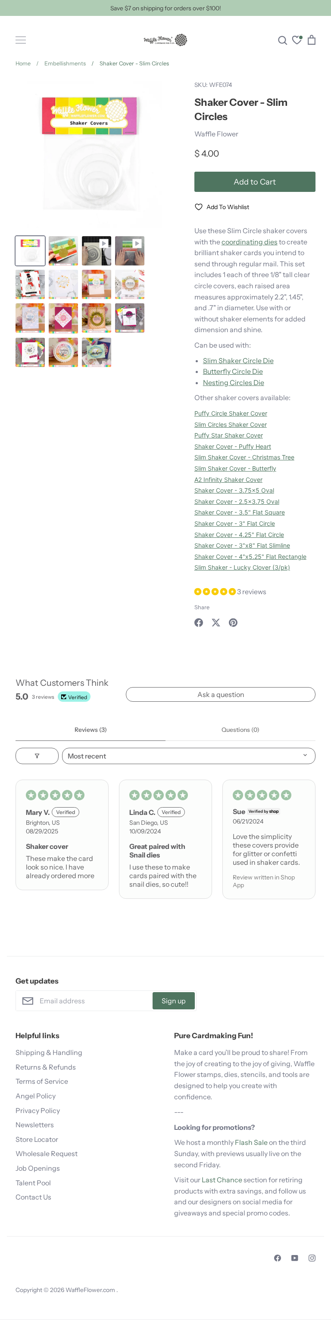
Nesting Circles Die (233, 382)
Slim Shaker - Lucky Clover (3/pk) (242, 567)
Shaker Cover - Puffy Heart (232, 446)
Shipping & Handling (49, 1052)
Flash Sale (251, 1142)
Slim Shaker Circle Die (238, 360)
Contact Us (33, 1197)
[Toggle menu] (20, 40)
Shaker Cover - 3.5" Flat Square (239, 512)
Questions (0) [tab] (240, 730)
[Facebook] (277, 1258)
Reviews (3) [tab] (91, 730)
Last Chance (222, 1179)
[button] (215, 591)
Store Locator (37, 1139)
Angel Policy (36, 1096)
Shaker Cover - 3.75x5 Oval (234, 490)
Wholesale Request (47, 1153)
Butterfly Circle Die (233, 371)
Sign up (174, 1000)
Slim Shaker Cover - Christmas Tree (244, 457)
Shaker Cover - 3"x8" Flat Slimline (242, 545)
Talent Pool (33, 1182)
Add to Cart (255, 182)
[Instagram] (312, 1258)
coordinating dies (250, 241)
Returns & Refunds (46, 1067)
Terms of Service (42, 1081)
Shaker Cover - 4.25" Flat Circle (239, 534)
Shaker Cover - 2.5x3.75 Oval (236, 501)
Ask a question (220, 694)
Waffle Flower (216, 134)
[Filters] (37, 756)
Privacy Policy (38, 1110)
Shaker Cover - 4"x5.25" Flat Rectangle (250, 556)
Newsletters (35, 1124)
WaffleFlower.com (91, 1289)
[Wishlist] (297, 41)
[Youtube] (294, 1258)
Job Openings (38, 1168)
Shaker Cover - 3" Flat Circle (234, 523)
